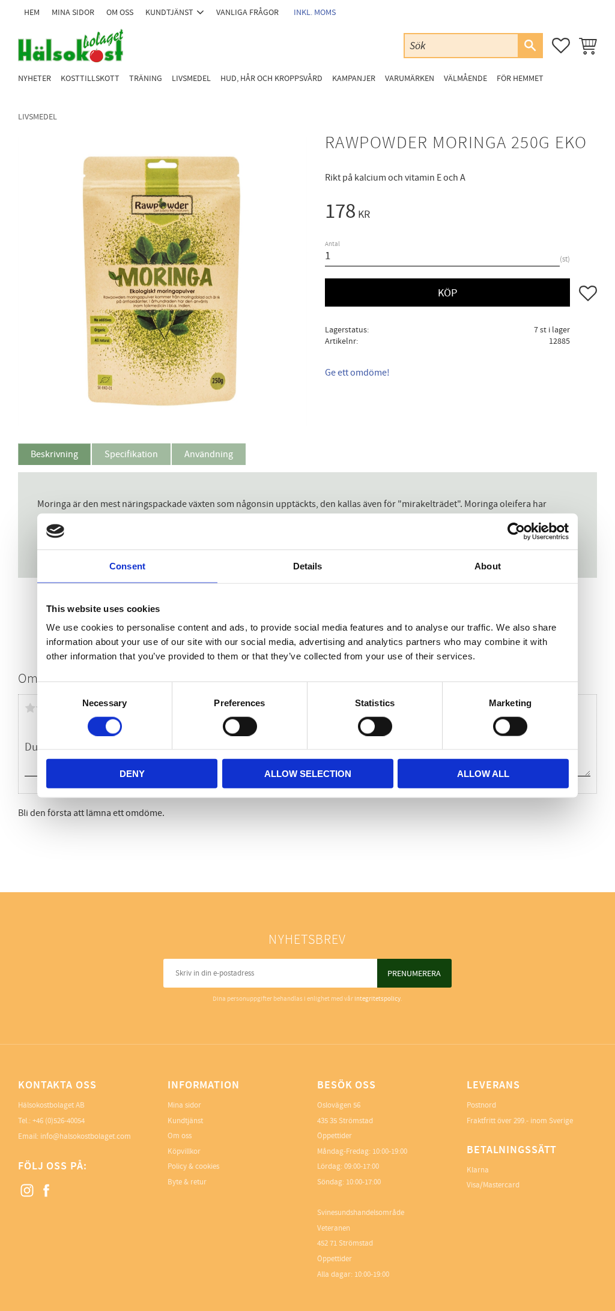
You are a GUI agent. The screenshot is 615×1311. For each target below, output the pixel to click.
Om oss (180, 1136)
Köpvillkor (184, 1151)
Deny (132, 774)
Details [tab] (308, 565)
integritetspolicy (377, 998)
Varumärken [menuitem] (409, 78)
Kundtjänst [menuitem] (169, 12)
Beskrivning (54, 454)
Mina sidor (184, 1105)
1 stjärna (30, 708)
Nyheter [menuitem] (34, 78)
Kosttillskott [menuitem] (90, 78)
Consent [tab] (127, 565)
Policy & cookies (193, 1166)
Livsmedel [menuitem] (191, 78)
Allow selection (307, 774)
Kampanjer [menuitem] (353, 78)
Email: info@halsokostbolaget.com (74, 1136)
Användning (208, 454)
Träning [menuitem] (145, 78)
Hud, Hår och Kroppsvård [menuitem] (271, 78)
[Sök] (530, 45)
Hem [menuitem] (32, 12)
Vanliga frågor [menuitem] (247, 12)
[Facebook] (46, 1191)
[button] (561, 46)
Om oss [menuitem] (119, 12)
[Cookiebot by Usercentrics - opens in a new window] (516, 531)
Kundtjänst (185, 1121)
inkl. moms (315, 12)
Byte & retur (187, 1182)
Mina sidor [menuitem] (73, 12)
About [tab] (487, 565)
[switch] (240, 726)
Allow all (483, 774)
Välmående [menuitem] (465, 78)
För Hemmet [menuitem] (520, 78)
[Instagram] (27, 1191)
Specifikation (131, 454)
